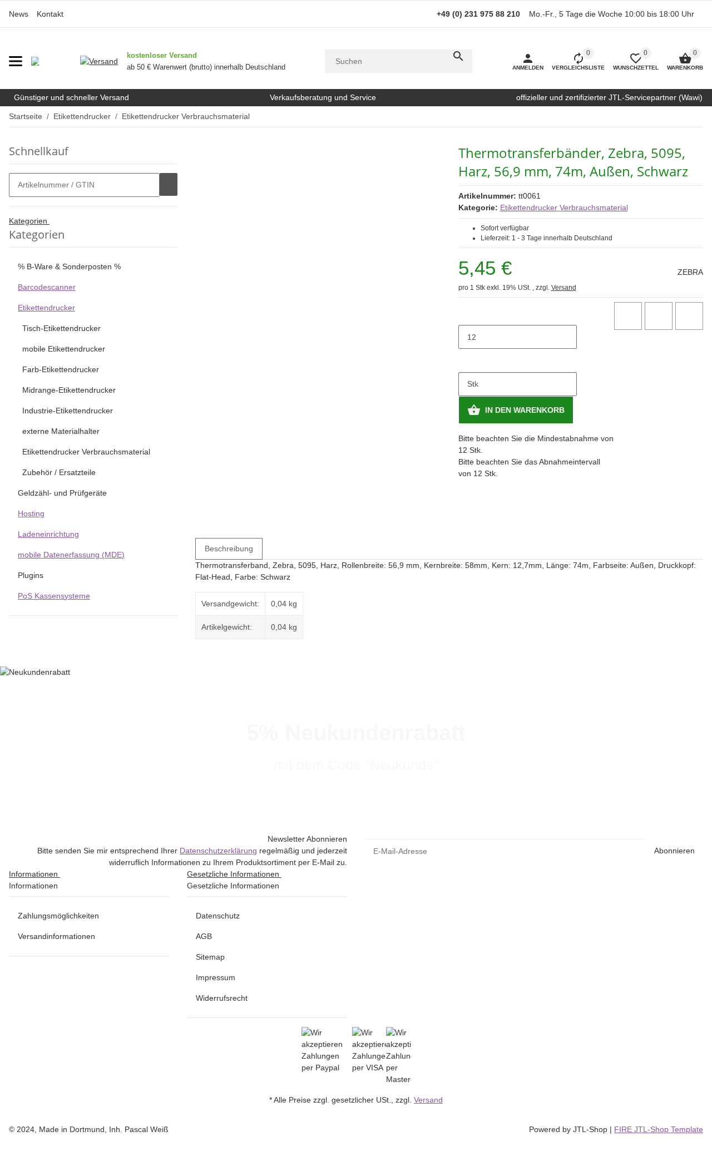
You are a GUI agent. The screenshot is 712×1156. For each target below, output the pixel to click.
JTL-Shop (591, 1129)
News (18, 13)
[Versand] (99, 61)
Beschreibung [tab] (229, 548)
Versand (563, 288)
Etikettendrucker (46, 307)
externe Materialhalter (61, 431)
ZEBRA (690, 272)
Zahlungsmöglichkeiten (58, 915)
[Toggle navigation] (15, 61)
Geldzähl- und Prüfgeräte (62, 492)
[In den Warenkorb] (168, 184)
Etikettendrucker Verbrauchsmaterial (564, 207)
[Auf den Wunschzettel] (659, 316)
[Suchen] (458, 56)
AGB (204, 936)
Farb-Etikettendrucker (60, 369)
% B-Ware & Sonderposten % (69, 266)
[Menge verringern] (467, 313)
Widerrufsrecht (222, 998)
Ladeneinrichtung (48, 534)
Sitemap (210, 956)
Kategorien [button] (29, 220)
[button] (632, 61)
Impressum (215, 977)
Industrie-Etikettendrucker (67, 410)
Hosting (31, 513)
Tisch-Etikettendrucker (61, 328)
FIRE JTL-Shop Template (658, 1129)
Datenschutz (218, 915)
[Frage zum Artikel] (689, 316)
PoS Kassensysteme (54, 595)
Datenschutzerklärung (218, 850)
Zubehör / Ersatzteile (59, 472)
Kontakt (50, 13)
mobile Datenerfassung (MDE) (71, 554)
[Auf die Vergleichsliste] (628, 316)
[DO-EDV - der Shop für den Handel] (35, 61)
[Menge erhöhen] (467, 360)
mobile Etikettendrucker (63, 348)
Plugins (30, 575)
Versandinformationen (56, 936)
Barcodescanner (47, 287)
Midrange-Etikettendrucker (69, 390)
